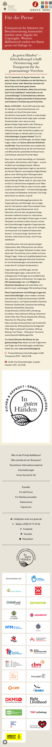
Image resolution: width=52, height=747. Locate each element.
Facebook (27, 529)
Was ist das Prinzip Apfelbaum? (26, 455)
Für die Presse (19, 17)
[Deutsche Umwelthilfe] (14, 615)
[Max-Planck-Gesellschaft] (38, 676)
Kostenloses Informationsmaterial (26, 465)
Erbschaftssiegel (26, 470)
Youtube (28, 534)
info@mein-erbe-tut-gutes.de (28, 519)
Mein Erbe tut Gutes (9, 6)
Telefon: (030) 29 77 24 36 (27, 524)
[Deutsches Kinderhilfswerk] (14, 651)
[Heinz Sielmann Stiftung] (14, 676)
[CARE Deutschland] (14, 688)
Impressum (26, 507)
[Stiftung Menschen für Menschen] (14, 627)
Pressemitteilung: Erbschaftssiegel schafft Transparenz (24, 354)
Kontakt (26, 487)
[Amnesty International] (14, 736)
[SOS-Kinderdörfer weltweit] (14, 712)
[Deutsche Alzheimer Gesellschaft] (38, 639)
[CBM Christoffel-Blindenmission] (38, 663)
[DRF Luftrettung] (38, 712)
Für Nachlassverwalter (26, 497)
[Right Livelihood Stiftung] (38, 700)
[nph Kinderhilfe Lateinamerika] (38, 627)
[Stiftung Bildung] (14, 590)
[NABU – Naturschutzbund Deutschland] (38, 688)
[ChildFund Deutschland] (14, 603)
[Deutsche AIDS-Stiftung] (14, 724)
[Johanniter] (38, 615)
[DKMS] (14, 700)
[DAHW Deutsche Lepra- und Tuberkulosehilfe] (38, 590)
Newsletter (27, 539)
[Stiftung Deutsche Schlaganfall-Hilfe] (14, 663)
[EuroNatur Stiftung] (38, 603)
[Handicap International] (38, 578)
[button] (5, 742)
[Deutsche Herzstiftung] (38, 724)
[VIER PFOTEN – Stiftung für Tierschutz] (14, 639)
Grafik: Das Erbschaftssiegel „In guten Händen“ (22, 363)
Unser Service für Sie (26, 475)
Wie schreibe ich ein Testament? (26, 460)
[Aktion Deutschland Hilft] (38, 651)
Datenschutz (26, 502)
